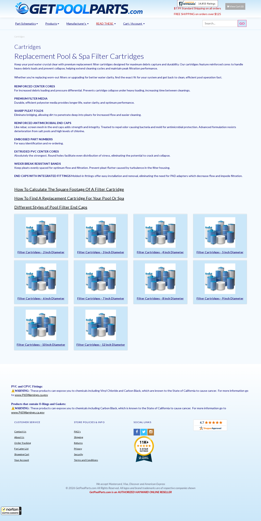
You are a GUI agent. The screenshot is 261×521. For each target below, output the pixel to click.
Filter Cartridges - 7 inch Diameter (100, 298)
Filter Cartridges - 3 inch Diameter (100, 252)
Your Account (21, 460)
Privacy (78, 448)
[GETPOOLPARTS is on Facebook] (137, 432)
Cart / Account (133, 23)
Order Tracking (22, 442)
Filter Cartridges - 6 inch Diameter (41, 298)
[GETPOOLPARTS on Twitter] (143, 432)
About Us (19, 437)
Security (78, 454)
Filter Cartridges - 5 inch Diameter (220, 252)
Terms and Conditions (86, 460)
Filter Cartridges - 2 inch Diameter (41, 252)
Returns (78, 442)
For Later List (21, 448)
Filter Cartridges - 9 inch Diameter (220, 298)
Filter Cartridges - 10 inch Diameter (41, 344)
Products (51, 23)
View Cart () (237, 6)
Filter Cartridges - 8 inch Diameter (160, 298)
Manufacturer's (76, 23)
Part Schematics (25, 23)
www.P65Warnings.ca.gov (31, 395)
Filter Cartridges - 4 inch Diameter (160, 252)
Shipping (78, 437)
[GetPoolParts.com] (92, 8)
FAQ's (77, 431)
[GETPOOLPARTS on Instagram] (150, 432)
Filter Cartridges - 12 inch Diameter (100, 344)
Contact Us (20, 431)
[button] (11, 511)
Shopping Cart (21, 454)
